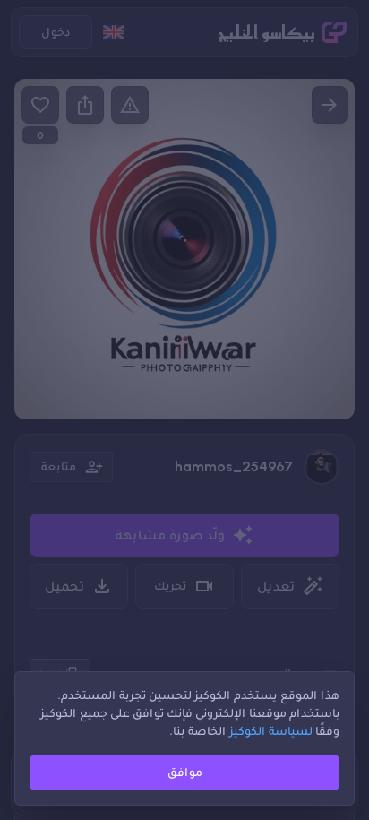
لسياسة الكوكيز (271, 730)
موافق (184, 772)
